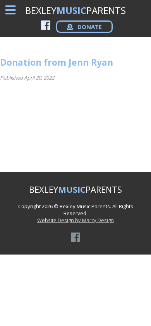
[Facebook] (46, 25)
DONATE (89, 27)
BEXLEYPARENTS (75, 10)
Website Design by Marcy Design (75, 220)
